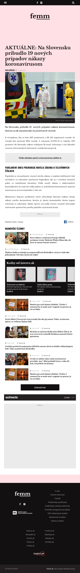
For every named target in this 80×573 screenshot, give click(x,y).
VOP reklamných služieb (57, 513)
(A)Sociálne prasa (44, 285)
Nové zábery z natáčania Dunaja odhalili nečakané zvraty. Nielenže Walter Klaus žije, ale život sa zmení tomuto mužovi (50, 240)
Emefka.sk (49, 542)
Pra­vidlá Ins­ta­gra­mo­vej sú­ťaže (57, 510)
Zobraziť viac (40, 387)
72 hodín (67, 397)
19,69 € (40, 291)
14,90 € (10, 291)
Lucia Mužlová (10, 70)
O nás (57, 491)
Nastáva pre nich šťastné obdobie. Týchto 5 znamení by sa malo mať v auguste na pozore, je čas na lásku (50, 306)
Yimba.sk (30, 546)
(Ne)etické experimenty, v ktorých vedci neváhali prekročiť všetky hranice (19, 288)
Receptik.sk (30, 534)
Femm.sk (30, 538)
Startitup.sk (49, 534)
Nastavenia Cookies (57, 517)
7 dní (72, 397)
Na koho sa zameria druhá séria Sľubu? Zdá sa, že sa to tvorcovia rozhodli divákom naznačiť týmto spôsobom (51, 334)
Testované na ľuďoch (16, 285)
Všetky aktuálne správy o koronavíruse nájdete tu (40, 158)
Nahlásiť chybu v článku (14, 222)
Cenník (57, 498)
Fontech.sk (49, 531)
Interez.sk (30, 531)
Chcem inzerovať (57, 495)
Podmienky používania (57, 502)
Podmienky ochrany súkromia (57, 506)
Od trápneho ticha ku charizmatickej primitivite (49, 288)
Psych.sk (30, 542)
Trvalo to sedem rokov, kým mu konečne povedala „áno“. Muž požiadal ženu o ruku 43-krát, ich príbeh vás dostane (50, 361)
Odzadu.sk (49, 538)
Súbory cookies (57, 521)
